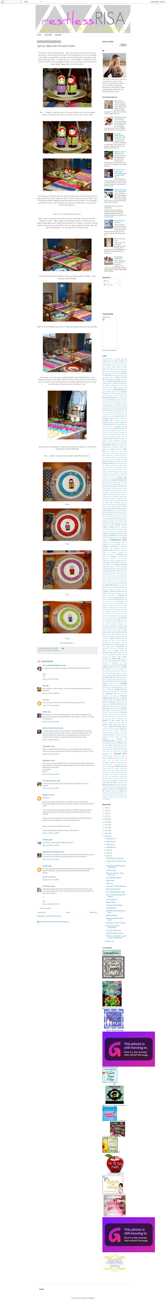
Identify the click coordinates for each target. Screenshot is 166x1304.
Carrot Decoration (119, 414)
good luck (116, 537)
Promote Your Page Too (109, 350)
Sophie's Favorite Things (114, 905)
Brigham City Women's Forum (110, 408)
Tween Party (106, 760)
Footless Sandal (116, 523)
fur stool (104, 531)
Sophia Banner (111, 908)
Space (123, 714)
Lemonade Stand (107, 603)
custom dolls (120, 436)
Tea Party (124, 732)
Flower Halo (123, 521)
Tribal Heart (116, 751)
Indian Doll (124, 583)
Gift (123, 531)
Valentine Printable (107, 766)
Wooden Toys (122, 789)
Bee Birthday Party (115, 387)
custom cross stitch (108, 436)
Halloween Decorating (109, 546)
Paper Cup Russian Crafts (112, 656)
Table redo (109, 883)
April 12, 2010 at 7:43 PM (51, 774)
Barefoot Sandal (117, 383)
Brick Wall (122, 406)
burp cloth (105, 410)
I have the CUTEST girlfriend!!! (116, 886)
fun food (115, 529)
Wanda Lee (46, 795)
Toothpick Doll (111, 747)
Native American (120, 636)
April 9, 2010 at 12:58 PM (51, 693)
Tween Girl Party (107, 758)
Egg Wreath (107, 490)
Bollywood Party (107, 398)
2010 (106, 836)
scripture (104, 704)
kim (44, 686)
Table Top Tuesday (53, 650)
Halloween (115, 539)
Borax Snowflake (122, 400)
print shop (114, 683)
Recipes (118, 689)
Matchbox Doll (106, 626)
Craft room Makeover (108, 430)
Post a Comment (45, 908)
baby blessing (115, 375)
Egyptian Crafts (109, 492)
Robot (117, 698)
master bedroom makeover (115, 624)
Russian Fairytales (108, 702)
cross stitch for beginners (116, 432)
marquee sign (112, 617)
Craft (123, 428)
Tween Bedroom (107, 756)
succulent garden (107, 722)
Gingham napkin (116, 533)
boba (109, 393)
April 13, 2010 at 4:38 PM (51, 845)
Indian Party (109, 585)
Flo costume (123, 516)
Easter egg (117, 482)
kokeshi (121, 595)
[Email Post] (62, 648)
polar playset (108, 679)
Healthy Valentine (122, 560)
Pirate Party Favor (121, 677)
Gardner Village (114, 531)
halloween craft (106, 544)
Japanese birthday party (117, 591)
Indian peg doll (120, 585)
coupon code (120, 426)
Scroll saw (113, 704)
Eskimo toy (108, 502)
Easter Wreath (106, 488)
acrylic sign (120, 359)
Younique (122, 795)
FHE (111, 514)
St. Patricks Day (119, 718)
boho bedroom (120, 395)
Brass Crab (114, 406)
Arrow (125, 371)
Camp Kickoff (109, 412)
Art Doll (116, 373)
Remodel (124, 691)
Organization (120, 646)
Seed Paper (106, 708)
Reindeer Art (115, 691)
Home (39, 35)
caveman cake (106, 416)
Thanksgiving (106, 741)
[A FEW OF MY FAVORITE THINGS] (110, 1082)
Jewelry (104, 593)
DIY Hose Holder (120, 463)
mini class (118, 630)
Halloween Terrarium (117, 556)
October (109, 844)
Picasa (114, 665)
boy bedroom (117, 404)
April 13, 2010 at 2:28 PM (51, 833)
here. (86, 227)
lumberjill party (114, 615)
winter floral (106, 782)
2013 (106, 828)
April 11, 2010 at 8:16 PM (51, 721)
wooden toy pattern (108, 789)
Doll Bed (117, 475)
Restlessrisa (106, 317)
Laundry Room (117, 597)
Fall (123, 506)
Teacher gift (107, 735)
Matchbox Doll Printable (120, 626)
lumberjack (108, 613)
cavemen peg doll (119, 418)
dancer (110, 442)
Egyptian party (106, 496)
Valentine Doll (120, 764)
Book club (119, 397)
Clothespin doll (106, 424)
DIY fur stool (106, 459)
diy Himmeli (118, 461)
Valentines (119, 766)
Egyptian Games (107, 494)
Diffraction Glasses (119, 447)
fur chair (122, 529)
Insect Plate (120, 589)
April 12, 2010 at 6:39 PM (51, 754)
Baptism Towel (111, 902)
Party (114, 659)
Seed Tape (116, 708)
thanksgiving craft (119, 741)
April (108, 856)
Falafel (118, 506)
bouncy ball (105, 404)
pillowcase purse (111, 669)
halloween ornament (117, 552)
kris (44, 700)
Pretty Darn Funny (114, 681)
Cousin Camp (106, 428)
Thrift (119, 743)
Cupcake (104, 434)
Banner (110, 381)
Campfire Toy (120, 412)
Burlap (123, 408)
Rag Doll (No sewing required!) (120, 102)
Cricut (104, 432)
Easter (119, 478)
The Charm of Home (49, 781)
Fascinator (118, 510)
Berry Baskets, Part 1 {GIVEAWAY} (120, 118)
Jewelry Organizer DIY (117, 593)
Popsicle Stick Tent (119, 679)
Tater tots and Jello (88, 218)
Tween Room (119, 760)
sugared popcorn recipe (110, 724)
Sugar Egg (120, 722)
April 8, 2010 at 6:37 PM (50, 679)
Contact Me (48, 35)
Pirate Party (109, 677)
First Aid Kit (118, 514)
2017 (106, 816)
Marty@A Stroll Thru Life (51, 728)
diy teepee (113, 473)
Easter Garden (106, 486)
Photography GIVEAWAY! (118, 258)
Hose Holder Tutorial (114, 572)
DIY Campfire (111, 451)
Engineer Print (113, 500)
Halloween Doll (118, 548)
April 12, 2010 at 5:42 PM (51, 740)
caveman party (107, 418)
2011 (106, 833)
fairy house (110, 506)
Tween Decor (120, 756)
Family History (106, 508)
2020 (106, 808)
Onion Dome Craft (108, 646)
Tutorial (117, 753)
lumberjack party (119, 613)
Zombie (104, 797)
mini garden (117, 632)
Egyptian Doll (120, 492)
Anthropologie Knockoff (109, 365)
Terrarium (119, 739)
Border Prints (108, 402)
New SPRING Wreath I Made (115, 892)
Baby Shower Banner (113, 889)
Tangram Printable (107, 732)
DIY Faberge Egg (117, 453)
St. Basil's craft (120, 716)
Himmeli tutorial (108, 564)
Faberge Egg (120, 502)
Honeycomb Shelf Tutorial (113, 570)
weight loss (123, 776)
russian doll (120, 700)
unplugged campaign (108, 762)
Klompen (112, 595)
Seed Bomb (121, 706)
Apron (122, 369)
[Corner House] (108, 1105)
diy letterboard (117, 467)
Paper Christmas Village (109, 654)
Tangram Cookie (119, 730)
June (108, 850)
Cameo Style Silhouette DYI (119, 410)
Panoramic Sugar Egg (109, 652)
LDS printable (118, 601)
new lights (105, 640)
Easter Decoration (119, 480)
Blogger (91, 1298)
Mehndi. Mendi (106, 630)
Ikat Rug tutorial (113, 583)
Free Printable (115, 525)
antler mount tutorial (114, 367)
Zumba (106, 799)
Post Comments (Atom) (53, 916)
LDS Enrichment (117, 599)
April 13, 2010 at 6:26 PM (51, 859)
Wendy (45, 712)
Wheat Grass (108, 778)
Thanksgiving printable (108, 743)
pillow (125, 667)
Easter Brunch (106, 480)
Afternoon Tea (106, 363)
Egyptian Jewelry (120, 494)
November (110, 841)
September (110, 847)
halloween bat (106, 542)
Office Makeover (107, 644)
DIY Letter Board (107, 465)
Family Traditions (107, 510)
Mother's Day (121, 634)
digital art (105, 449)
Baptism (117, 381)
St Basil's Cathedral (108, 716)
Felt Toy (104, 514)
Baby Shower (109, 377)
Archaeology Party (107, 371)
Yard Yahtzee (121, 793)
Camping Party (106, 414)
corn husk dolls (107, 426)
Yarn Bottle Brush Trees (109, 795)
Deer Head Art (120, 445)
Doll (110, 475)
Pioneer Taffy (106, 675)
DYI (113, 478)
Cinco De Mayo (119, 422)
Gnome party (123, 535)
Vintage (116, 768)
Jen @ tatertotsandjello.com (52, 665)
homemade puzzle (121, 568)
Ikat (105, 583)
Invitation (105, 591)
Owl (103, 648)
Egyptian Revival (110, 498)
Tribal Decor (106, 751)
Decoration (106, 445)
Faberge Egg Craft (108, 504)
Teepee (117, 737)
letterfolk (104, 605)
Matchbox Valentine (110, 628)
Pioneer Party (120, 673)
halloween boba (119, 542)
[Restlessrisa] (109, 348)
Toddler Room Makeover (115, 745)
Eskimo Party (123, 500)
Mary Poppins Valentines (120, 622)
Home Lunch (114, 566)
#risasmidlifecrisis (107, 359)
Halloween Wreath (108, 558)
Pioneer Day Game (119, 671)
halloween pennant (108, 554)
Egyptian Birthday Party (120, 490)
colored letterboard (119, 424)
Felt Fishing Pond (120, 512)
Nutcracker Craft (119, 642)
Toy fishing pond (107, 749)
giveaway (112, 535)
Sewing (124, 708)
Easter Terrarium (119, 486)
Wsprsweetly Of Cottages (51, 852)
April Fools (113, 369)
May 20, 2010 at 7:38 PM (51, 880)
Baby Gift (124, 375)
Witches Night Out (118, 782)
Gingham (105, 533)
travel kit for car (120, 749)
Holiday (117, 564)
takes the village (112, 728)
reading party (116, 687)
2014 (106, 825)
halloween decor (119, 544)
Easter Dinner (106, 482)
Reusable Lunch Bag (109, 696)
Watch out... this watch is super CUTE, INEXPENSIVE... (116, 937)
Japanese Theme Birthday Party (120, 152)
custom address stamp (117, 434)
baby (106, 375)
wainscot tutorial (113, 772)
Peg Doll (111, 660)
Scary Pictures (121, 702)
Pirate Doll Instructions (120, 675)
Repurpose (109, 694)
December (110, 839)
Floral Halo (118, 519)
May (107, 853)
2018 (106, 813)
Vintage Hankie (114, 770)
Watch (115, 774)
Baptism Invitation (112, 915)
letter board (120, 603)
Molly (125, 632)
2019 (106, 810)
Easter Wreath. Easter (120, 488)
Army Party (118, 371)
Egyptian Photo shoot (120, 496)
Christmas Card (119, 420)
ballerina (111, 379)
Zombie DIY (112, 797)
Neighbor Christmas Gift (116, 638)
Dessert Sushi (106, 447)
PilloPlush (117, 667)
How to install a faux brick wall (116, 577)
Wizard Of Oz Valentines (120, 784)
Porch (104, 681)
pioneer (122, 669)
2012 (106, 830)
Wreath (122, 791)
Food (106, 523)
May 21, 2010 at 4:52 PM (51, 904)
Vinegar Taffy (106, 768)
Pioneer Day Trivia (108, 673)
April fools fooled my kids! (114, 933)
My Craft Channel (107, 636)
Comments (109, 285)
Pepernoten (115, 663)
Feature (110, 512)
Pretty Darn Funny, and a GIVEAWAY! (120, 190)
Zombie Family (122, 797)
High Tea (124, 562)
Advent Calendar (119, 361)
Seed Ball (112, 706)
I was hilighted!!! (111, 899)
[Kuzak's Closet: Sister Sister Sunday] (128, 1066)
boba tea (110, 395)
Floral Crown (108, 519)
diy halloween (117, 459)
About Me (58, 35)
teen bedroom (118, 735)
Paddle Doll (106, 650)
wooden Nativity (108, 786)
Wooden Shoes (120, 786)
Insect (111, 589)
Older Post (93, 912)
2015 (106, 822)
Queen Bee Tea (111, 685)
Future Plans (110, 880)
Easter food (120, 484)
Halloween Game (107, 550)
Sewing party (110, 710)
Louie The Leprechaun (120, 611)
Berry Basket (118, 389)
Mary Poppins (106, 622)
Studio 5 (106, 720)
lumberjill (104, 615)
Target (117, 732)
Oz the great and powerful (116, 648)
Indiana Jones (106, 587)
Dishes (45, 650)
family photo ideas (119, 508)
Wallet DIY (124, 772)
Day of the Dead (120, 442)
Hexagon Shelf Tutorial (111, 562)
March (108, 941)
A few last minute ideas (113, 930)
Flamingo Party (112, 516)
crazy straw (121, 430)
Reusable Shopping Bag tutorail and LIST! (119, 135)
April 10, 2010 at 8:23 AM (51, 705)
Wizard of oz (106, 785)
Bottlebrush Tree (120, 402)
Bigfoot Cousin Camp (113, 391)
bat (126, 383)
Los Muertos (107, 611)
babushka (124, 373)
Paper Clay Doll (122, 654)
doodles (45, 866)
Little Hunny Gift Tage (120, 609)
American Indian (119, 363)
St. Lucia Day (106, 718)
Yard (103, 793)
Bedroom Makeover (111, 385)
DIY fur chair (121, 457)
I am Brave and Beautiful (119, 581)
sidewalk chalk (113, 712)
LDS (108, 599)
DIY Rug (112, 471)
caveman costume (119, 416)
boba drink (117, 393)
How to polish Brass (108, 579)
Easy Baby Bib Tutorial (113, 878)
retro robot (120, 693)
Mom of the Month (110, 634)
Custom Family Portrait (109, 438)
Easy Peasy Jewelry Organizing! (112, 926)
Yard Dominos (111, 793)
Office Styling (120, 644)
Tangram (122, 728)
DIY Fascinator (115, 455)
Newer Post (41, 912)
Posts (107, 281)
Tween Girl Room (120, 758)
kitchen (104, 595)
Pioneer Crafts (106, 671)
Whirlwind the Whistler (118, 780)
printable (123, 683)
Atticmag (46, 840)
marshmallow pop (119, 619)
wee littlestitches (113, 776)
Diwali (119, 449)
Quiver (120, 685)
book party (111, 400)
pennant (104, 663)
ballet (118, 379)
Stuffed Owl (120, 720)
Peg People (120, 660)
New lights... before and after (115, 923)
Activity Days (106, 361)
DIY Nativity (117, 469)
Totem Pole (121, 747)
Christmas (105, 420)
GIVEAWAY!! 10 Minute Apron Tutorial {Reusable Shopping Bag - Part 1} (120, 173)
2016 (106, 819)
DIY (125, 449)
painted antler (118, 650)
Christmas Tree (107, 422)
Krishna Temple (106, 597)
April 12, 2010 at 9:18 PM (51, 788)
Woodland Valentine (111, 791)
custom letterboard (114, 440)
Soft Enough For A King (112, 714)
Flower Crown (114, 521)
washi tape (108, 774)
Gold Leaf (107, 537)
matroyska (121, 628)
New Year (115, 640)
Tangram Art (106, 730)
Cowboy (115, 428)
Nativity (104, 638)
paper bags (121, 652)
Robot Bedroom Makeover (119, 221)
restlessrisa (47, 886)
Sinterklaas (123, 712)
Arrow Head (108, 373)
